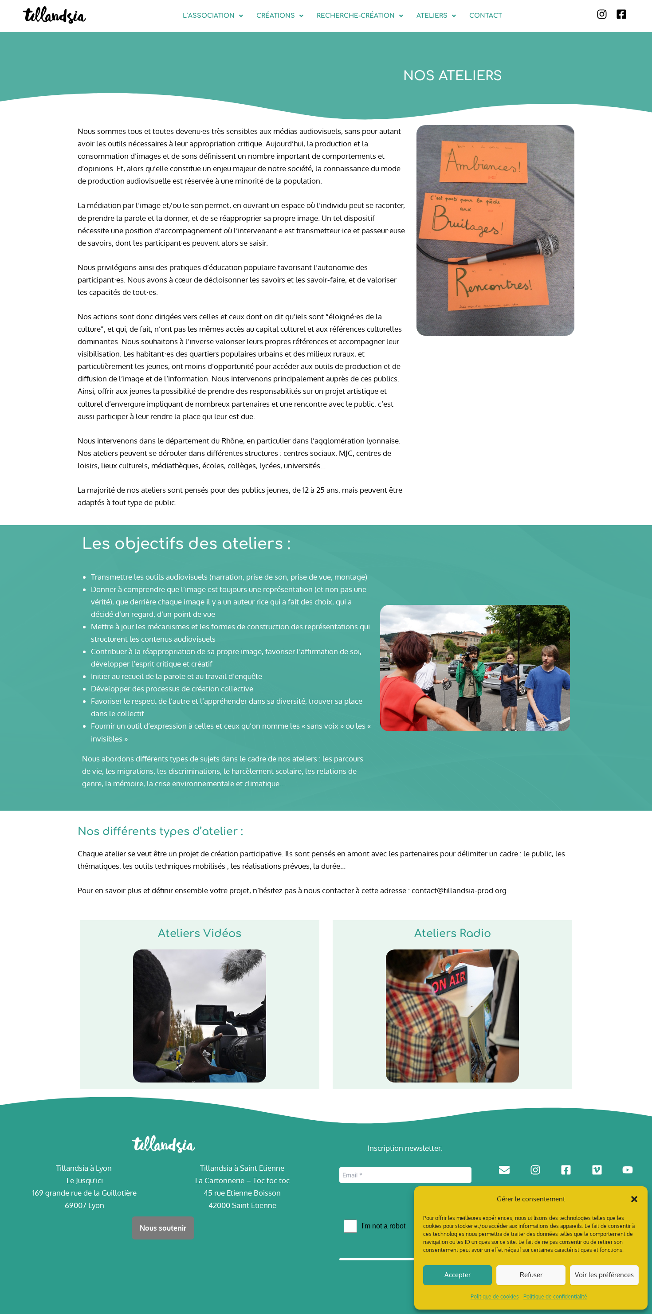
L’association (209, 15)
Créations (275, 15)
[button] (634, 1199)
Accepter (457, 1275)
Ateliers (432, 15)
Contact (485, 15)
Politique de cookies (495, 1296)
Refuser (531, 1275)
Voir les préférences (604, 1275)
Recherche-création (356, 15)
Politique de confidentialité (555, 1296)
